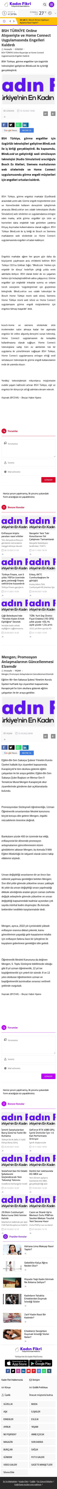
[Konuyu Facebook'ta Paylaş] (5, 125)
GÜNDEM (19, 49)
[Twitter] (13, 1371)
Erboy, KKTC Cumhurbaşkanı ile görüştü (39, 577)
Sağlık (32, 1481)
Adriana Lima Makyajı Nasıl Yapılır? (39, 1248)
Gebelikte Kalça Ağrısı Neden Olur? (36, 1264)
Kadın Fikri (23, 1481)
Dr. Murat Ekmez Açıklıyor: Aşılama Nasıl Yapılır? (34, 21)
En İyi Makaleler (10, 1481)
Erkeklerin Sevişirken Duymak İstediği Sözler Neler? (36, 1334)
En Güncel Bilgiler (45, 1481)
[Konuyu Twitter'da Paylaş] (12, 125)
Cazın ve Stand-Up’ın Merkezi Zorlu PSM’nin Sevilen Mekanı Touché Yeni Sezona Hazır (41, 1216)
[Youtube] (28, 1371)
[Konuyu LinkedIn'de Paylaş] (25, 125)
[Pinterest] (34, 1371)
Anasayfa (8, 49)
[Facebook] (8, 1371)
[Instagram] (18, 1371)
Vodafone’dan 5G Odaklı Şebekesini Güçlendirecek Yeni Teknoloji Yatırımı (14, 1175)
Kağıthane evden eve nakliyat (27, 1484)
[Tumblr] (49, 1371)
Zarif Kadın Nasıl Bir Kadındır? (35, 1316)
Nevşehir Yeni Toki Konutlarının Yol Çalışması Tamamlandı (41, 536)
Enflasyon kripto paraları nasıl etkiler (12, 534)
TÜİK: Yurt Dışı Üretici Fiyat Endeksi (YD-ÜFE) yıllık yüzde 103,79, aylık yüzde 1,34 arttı (41, 620)
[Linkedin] (23, 1371)
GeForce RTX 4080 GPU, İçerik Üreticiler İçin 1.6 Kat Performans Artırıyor (42, 1134)
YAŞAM (18, 670)
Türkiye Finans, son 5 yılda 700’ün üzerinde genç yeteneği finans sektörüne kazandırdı (13, 579)
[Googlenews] (39, 1371)
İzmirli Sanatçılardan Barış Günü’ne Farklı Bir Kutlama (14, 1132)
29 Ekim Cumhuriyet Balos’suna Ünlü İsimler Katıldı (14, 1215)
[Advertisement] (28, 412)
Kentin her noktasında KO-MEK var (41, 1172)
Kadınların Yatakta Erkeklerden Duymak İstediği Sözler (35, 1298)
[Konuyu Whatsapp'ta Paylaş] (19, 125)
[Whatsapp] (44, 1371)
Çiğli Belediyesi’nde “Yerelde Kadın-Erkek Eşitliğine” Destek (13, 618)
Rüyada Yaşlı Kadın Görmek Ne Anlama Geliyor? (39, 1281)
